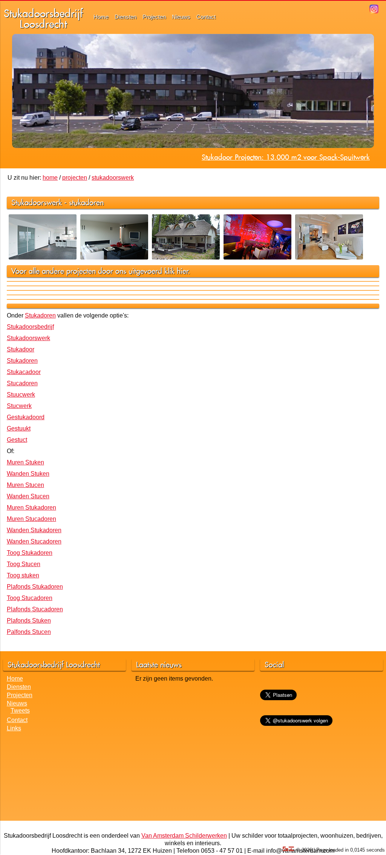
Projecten (154, 17)
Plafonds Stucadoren (35, 609)
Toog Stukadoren (29, 553)
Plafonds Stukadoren (35, 586)
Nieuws (181, 17)
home (50, 177)
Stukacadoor (24, 372)
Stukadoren (40, 315)
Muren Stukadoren (31, 507)
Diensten (125, 17)
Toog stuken (23, 575)
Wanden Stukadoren (34, 530)
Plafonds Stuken (29, 620)
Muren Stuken (25, 462)
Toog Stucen (23, 564)
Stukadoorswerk (28, 338)
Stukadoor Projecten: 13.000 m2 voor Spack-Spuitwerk (286, 157)
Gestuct (17, 440)
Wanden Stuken (28, 473)
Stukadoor (20, 349)
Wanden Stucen (28, 496)
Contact (206, 17)
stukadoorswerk (113, 177)
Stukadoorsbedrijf (30, 327)
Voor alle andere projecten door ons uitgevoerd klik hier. (100, 271)
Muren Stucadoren (31, 519)
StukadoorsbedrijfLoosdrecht (43, 18)
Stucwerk (19, 406)
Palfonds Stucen (29, 632)
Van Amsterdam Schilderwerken (184, 835)
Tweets (20, 710)
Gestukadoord (25, 417)
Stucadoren (22, 383)
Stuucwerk (21, 394)
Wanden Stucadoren (34, 541)
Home (101, 17)
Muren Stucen (25, 485)
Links (14, 728)
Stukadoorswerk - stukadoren (57, 202)
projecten (74, 177)
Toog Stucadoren (29, 598)
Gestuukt (19, 428)
